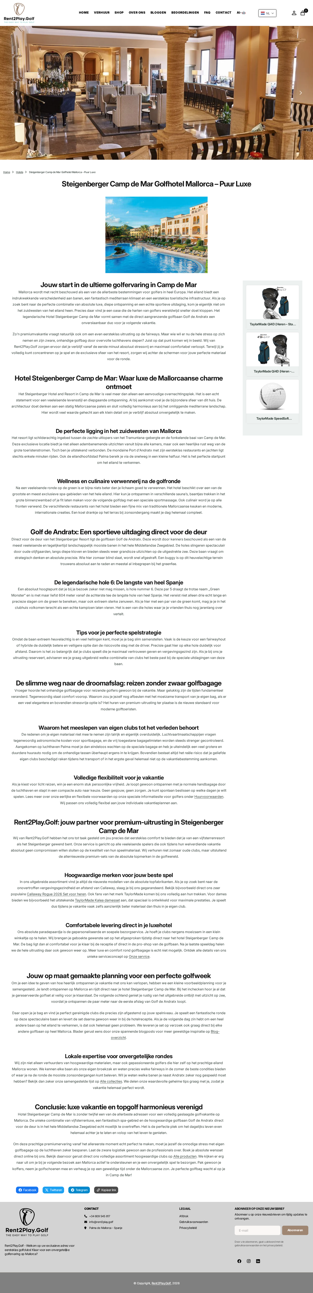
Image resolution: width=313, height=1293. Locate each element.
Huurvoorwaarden (208, 796)
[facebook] (239, 1261)
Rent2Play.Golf (161, 1283)
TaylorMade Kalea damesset (97, 900)
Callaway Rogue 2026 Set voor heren (56, 894)
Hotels (19, 172)
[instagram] (248, 1261)
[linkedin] (258, 1261)
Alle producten (185, 1156)
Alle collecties (111, 1081)
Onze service (139, 956)
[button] (294, 13)
